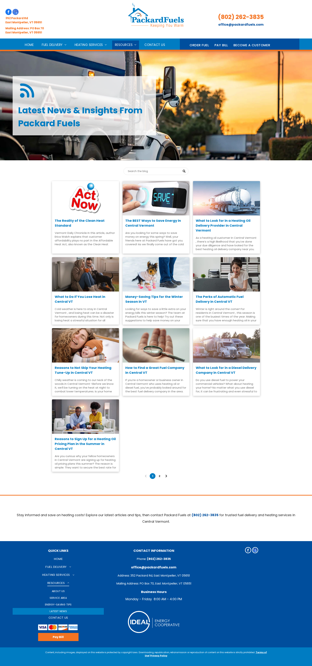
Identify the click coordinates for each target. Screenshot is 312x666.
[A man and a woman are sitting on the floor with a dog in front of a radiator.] (85, 274)
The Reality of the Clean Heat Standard (80, 223)
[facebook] (8, 12)
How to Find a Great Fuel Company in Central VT (154, 370)
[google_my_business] (15, 12)
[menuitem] (30, 45)
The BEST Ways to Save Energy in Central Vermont (153, 223)
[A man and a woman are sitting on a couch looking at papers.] (85, 416)
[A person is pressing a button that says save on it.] (156, 198)
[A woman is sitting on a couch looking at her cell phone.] (226, 274)
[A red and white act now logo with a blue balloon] (85, 198)
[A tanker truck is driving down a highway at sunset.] (226, 198)
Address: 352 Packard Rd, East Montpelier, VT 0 (151, 575)
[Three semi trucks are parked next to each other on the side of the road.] (226, 345)
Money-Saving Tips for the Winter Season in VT (154, 299)
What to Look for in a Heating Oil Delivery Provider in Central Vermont (223, 225)
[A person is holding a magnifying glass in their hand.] (156, 345)
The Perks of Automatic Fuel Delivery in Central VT (220, 299)
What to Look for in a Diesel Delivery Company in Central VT (226, 370)
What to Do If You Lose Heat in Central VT (80, 299)
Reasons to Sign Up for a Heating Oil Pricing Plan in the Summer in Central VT (85, 444)
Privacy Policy (158, 655)
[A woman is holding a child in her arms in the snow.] (85, 345)
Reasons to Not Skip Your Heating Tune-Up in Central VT (83, 370)
